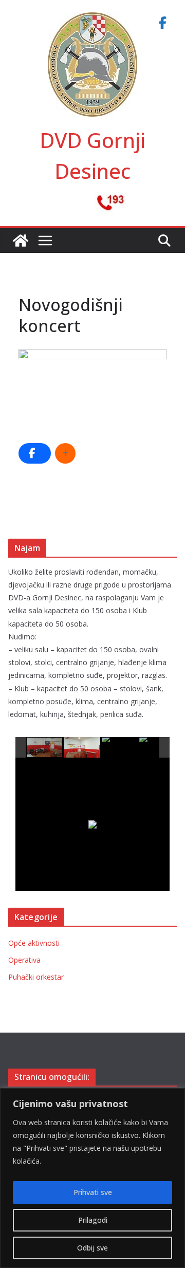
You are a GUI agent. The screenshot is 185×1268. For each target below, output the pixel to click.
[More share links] (65, 453)
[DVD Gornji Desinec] (20, 240)
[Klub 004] (157, 747)
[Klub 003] (120, 747)
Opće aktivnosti (34, 943)
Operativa (24, 960)
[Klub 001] (45, 747)
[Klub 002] (82, 747)
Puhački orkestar (36, 977)
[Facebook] (162, 22)
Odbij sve (92, 1248)
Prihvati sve (92, 1192)
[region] (92, 1178)
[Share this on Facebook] (34, 453)
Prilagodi (92, 1220)
